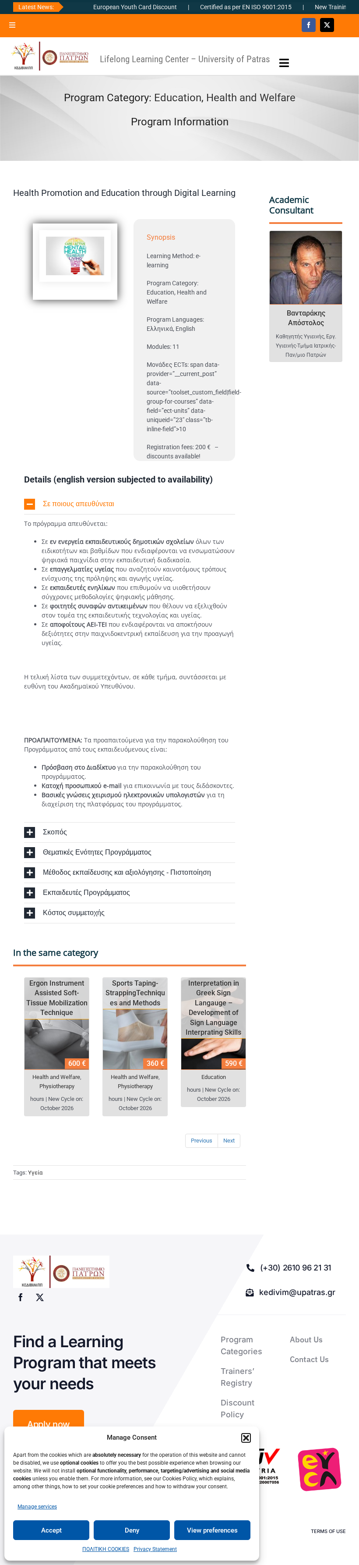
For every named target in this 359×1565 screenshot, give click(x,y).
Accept (51, 1530)
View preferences (212, 1530)
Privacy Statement (155, 1549)
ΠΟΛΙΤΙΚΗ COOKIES (105, 1549)
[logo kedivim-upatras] (50, 56)
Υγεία (35, 1172)
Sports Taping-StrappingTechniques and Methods (135, 993)
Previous (201, 1140)
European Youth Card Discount (109, 7)
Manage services (37, 1507)
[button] (246, 1438)
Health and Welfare (251, 98)
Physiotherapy (56, 1086)
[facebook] (309, 25)
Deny (132, 1530)
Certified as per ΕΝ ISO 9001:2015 (219, 7)
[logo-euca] (319, 1469)
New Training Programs (320, 7)
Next (229, 1140)
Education (177, 98)
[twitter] (327, 25)
